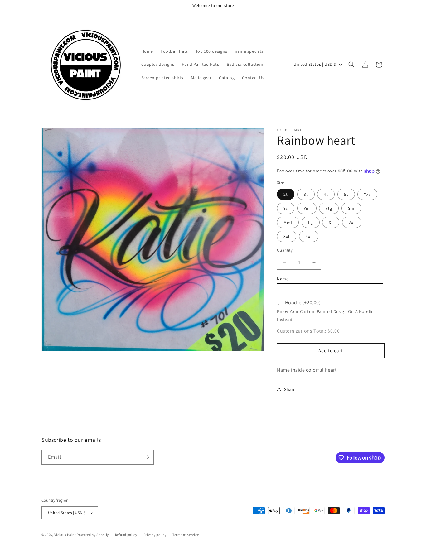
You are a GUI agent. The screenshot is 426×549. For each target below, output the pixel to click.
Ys (285, 208)
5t (346, 194)
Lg (310, 222)
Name (282, 279)
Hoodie (303, 302)
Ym (307, 208)
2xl (352, 222)
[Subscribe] (146, 457)
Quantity (285, 250)
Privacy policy (155, 534)
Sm (351, 208)
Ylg (329, 208)
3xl (286, 236)
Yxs (367, 194)
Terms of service (185, 534)
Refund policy (126, 534)
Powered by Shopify (93, 534)
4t (326, 194)
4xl (309, 236)
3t (306, 194)
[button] (351, 64)
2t (285, 194)
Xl (331, 222)
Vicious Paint (65, 534)
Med (287, 222)
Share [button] (290, 389)
